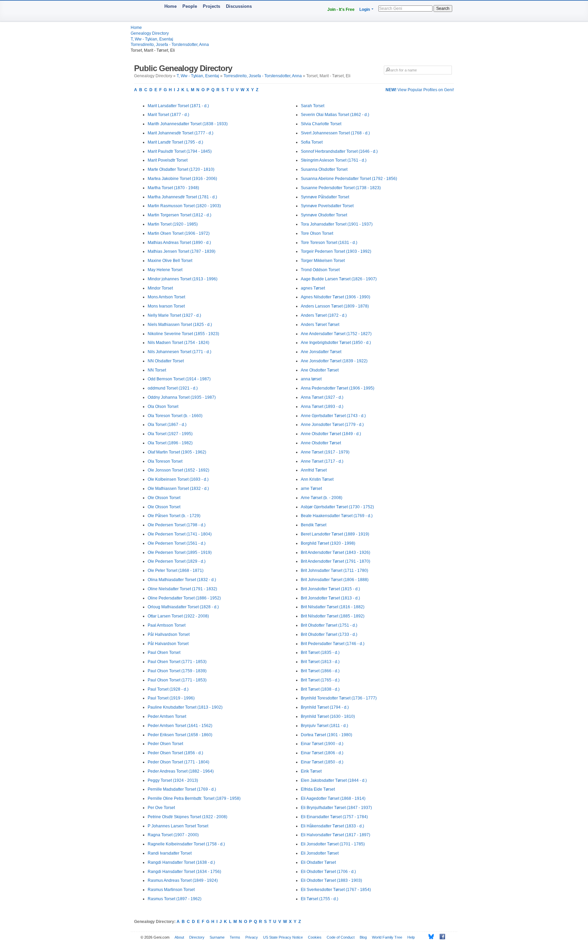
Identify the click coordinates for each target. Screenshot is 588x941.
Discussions (239, 6)
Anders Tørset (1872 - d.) (324, 315)
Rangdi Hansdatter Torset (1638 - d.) (181, 862)
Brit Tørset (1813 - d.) (320, 661)
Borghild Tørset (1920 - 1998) (328, 543)
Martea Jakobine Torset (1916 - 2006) (182, 178)
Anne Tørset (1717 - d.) (322, 461)
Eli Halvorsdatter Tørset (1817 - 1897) (335, 834)
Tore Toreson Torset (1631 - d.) (329, 242)
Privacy (251, 937)
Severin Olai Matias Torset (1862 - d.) (335, 114)
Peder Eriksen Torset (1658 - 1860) (180, 734)
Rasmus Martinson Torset (171, 889)
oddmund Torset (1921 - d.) (173, 388)
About (179, 937)
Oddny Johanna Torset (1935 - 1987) (182, 397)
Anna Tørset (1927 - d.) (322, 397)
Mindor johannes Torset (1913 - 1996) (182, 279)
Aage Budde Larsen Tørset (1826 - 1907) (339, 279)
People (189, 6)
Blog (363, 937)
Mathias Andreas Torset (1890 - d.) (179, 242)
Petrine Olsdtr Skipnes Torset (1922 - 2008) (187, 816)
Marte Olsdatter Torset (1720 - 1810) (181, 169)
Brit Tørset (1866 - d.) (320, 670)
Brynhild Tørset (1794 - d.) (325, 707)
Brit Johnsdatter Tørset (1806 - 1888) (335, 579)
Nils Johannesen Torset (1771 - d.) (179, 351)
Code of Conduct (341, 937)
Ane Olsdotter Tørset (320, 370)
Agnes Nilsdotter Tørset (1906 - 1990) (335, 297)
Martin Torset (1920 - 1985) (173, 224)
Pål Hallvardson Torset (169, 634)
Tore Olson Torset (317, 233)
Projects (211, 6)
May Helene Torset (165, 269)
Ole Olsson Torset (164, 497)
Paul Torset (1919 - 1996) (171, 698)
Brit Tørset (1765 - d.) (320, 680)
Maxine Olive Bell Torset (170, 260)
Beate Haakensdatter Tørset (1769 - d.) (337, 515)
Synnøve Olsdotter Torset (324, 215)
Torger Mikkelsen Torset (323, 260)
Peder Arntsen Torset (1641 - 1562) (180, 725)
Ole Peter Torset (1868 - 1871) (175, 570)
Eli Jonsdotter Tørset (320, 853)
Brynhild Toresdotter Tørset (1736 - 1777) (339, 698)
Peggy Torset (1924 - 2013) (173, 780)
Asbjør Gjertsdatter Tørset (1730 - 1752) (337, 507)
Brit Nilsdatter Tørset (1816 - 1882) (332, 607)
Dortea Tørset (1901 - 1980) (326, 734)
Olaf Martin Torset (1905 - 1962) (177, 452)
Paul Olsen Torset (164, 652)
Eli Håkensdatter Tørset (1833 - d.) (332, 826)
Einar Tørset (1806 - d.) (322, 752)
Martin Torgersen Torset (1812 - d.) (179, 215)
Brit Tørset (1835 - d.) (320, 652)
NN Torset (157, 370)
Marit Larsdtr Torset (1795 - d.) (175, 142)
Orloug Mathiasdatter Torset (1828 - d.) (183, 607)
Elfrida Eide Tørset (318, 789)
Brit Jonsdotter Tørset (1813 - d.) (330, 598)
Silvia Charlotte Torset (321, 123)
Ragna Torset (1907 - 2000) (173, 834)
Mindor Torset (160, 288)
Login (364, 9)
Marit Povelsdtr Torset (167, 160)
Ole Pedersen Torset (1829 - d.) (177, 561)
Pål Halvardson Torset (168, 643)
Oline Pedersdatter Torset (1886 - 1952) (184, 598)
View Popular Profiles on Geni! (420, 89)
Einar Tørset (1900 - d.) (322, 743)
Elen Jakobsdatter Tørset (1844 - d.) (334, 780)
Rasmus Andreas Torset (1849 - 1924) (183, 880)
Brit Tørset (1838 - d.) (320, 689)
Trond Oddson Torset (320, 269)
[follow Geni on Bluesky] (429, 937)
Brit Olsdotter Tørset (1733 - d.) (329, 634)
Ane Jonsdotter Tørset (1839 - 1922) (334, 361)
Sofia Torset (312, 142)
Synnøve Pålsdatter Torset (325, 197)
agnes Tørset (313, 288)
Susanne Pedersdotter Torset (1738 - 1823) (341, 187)
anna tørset (311, 379)
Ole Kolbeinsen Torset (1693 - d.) (178, 479)
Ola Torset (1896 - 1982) (170, 443)
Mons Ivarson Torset (166, 306)
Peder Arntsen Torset (167, 716)
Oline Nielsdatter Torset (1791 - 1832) (182, 589)
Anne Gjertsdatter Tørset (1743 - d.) (333, 415)
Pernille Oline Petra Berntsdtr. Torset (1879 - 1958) (194, 798)
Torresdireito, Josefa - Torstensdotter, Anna (170, 44)
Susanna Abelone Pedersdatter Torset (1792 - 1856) (349, 178)
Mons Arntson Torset (166, 297)
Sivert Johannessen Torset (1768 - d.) (335, 133)
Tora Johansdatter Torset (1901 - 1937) (337, 224)
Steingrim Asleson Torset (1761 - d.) (333, 160)
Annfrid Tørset (314, 470)
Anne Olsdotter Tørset (321, 443)
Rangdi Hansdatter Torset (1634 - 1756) (184, 871)
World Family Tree (387, 937)
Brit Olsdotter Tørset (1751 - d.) (329, 625)
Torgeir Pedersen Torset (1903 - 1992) (336, 251)
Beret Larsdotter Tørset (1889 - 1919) (335, 534)
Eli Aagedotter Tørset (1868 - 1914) (333, 798)
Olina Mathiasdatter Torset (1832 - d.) (182, 579)
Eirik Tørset (311, 771)
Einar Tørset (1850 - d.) (322, 762)
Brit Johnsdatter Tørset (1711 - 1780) (334, 570)
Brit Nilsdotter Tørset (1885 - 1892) (332, 616)
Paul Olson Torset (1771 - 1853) (177, 680)
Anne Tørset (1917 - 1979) (325, 452)
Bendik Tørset (313, 525)
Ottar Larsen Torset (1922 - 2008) (178, 616)
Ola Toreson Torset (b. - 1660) (175, 415)
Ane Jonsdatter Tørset (321, 351)
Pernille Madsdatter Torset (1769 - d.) (182, 789)
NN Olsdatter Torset (166, 361)
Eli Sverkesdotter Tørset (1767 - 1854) (336, 889)
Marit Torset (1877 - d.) (168, 114)
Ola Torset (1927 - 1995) (170, 433)
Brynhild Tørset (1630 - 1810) (328, 716)
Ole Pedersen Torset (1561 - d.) (177, 543)
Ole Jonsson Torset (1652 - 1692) (178, 470)
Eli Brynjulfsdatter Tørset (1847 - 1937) (336, 807)
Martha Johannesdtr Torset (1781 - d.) (182, 197)
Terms (235, 937)
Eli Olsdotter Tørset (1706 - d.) (328, 871)
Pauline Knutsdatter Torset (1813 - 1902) (185, 707)
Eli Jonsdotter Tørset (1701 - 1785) (333, 844)
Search (443, 8)
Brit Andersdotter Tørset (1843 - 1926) (335, 552)
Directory (197, 937)
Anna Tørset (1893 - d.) (322, 406)
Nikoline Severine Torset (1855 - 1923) (183, 333)
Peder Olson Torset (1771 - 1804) (178, 762)
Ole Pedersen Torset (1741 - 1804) (180, 534)
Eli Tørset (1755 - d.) (319, 898)
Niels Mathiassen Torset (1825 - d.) (180, 324)
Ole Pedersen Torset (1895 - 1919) (180, 552)
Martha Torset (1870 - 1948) (173, 187)
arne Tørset (311, 488)
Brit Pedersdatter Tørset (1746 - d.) (332, 643)
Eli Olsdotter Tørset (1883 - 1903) (331, 880)
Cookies (315, 937)
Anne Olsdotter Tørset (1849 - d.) (331, 433)
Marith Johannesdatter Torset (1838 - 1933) (188, 123)
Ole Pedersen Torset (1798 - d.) (177, 525)
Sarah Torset (312, 105)
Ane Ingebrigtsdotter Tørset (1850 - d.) (336, 342)
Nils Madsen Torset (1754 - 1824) (178, 342)
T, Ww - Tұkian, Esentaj (152, 39)
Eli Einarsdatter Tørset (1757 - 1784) (334, 816)
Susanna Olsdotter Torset (324, 169)
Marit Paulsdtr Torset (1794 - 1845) (180, 151)
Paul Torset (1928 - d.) (168, 689)
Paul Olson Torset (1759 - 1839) (177, 670)
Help (411, 937)
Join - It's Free (341, 9)
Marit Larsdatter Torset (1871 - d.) (178, 105)
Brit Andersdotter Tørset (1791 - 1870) (335, 561)
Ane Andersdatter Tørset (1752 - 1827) (336, 333)
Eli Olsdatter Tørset (318, 862)
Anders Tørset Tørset (320, 324)
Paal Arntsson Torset (166, 625)
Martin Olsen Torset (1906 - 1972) (179, 233)
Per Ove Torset (161, 807)
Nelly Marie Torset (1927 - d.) (174, 315)
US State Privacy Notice (283, 937)
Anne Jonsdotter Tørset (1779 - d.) (332, 424)
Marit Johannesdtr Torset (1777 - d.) (180, 133)
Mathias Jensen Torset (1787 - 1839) (181, 251)
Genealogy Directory (150, 33)
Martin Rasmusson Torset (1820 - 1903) (184, 205)
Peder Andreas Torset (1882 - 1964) (181, 771)
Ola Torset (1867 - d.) (167, 424)
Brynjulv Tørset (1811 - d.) (324, 725)
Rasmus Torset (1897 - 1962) (174, 898)
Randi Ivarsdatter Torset (170, 853)
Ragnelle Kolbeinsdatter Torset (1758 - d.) (186, 844)
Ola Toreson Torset (165, 461)
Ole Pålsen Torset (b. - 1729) (174, 515)
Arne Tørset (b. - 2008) (321, 497)
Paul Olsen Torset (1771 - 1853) (177, 661)
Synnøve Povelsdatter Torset (327, 205)
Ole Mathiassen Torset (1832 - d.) (178, 488)
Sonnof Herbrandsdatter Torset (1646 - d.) (339, 151)
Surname (217, 937)
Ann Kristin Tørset (317, 479)
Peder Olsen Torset (165, 743)
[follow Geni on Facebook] (440, 937)
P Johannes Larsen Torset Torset (178, 826)
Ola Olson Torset (163, 406)
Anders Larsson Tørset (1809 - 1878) (335, 306)
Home (170, 6)
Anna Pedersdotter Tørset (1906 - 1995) (337, 388)
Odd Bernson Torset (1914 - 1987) (179, 379)
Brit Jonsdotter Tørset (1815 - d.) (330, 589)
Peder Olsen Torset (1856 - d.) (175, 752)
